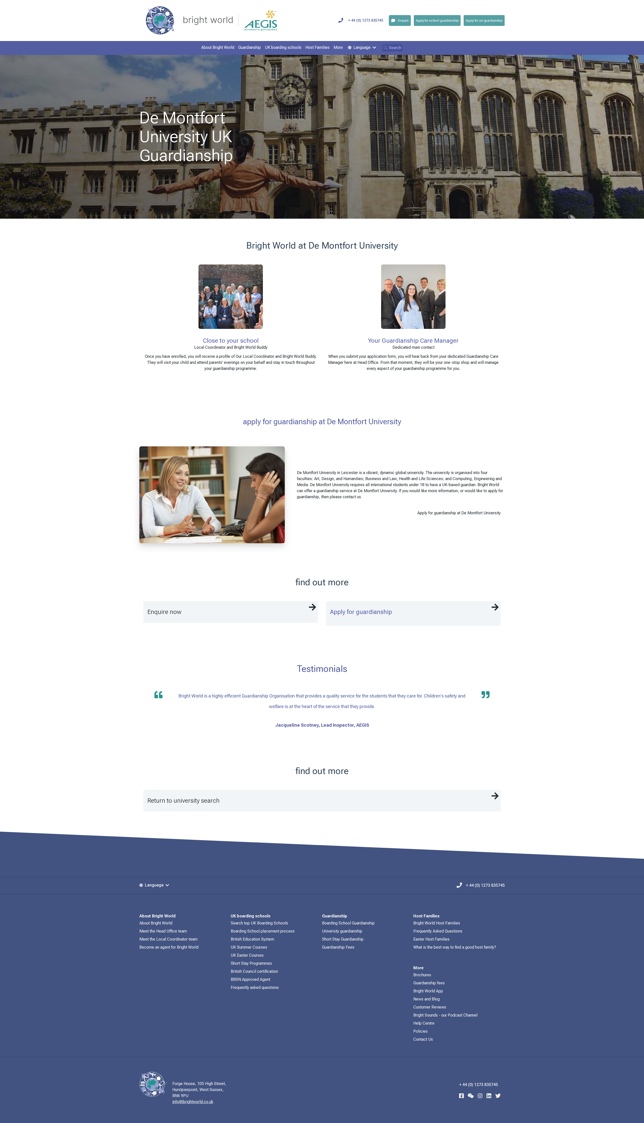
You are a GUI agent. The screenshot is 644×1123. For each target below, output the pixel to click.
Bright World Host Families (436, 923)
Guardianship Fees (338, 947)
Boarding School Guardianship (348, 923)
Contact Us (423, 1039)
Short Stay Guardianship (343, 939)
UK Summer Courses (249, 947)
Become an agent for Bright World (168, 947)
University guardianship (342, 931)
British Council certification (254, 971)
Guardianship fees (429, 983)
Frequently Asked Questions (437, 931)
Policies (420, 1031)
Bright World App (428, 991)
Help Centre (423, 1023)
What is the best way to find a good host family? (454, 947)
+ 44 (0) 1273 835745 (365, 20)
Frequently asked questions (255, 987)
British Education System (252, 939)
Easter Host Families (431, 939)
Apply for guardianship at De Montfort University (459, 513)
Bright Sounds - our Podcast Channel (445, 1015)
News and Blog (426, 999)
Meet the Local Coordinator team (168, 939)
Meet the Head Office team (163, 931)
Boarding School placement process (263, 931)
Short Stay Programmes (251, 963)
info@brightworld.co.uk (192, 1101)
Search (395, 47)
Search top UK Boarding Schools (259, 923)
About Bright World (155, 923)
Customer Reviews (429, 1007)
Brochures (422, 975)
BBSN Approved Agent (250, 979)
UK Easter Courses (247, 955)
